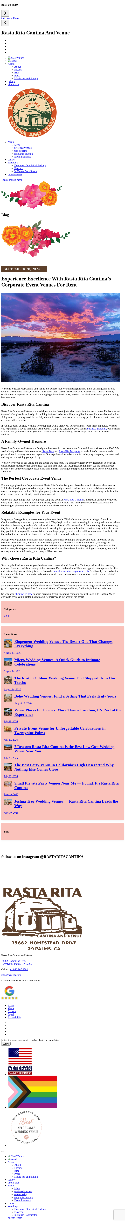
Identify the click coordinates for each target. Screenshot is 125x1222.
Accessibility (14, 1017)
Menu (11, 142)
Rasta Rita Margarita (69, 451)
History (18, 69)
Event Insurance (22, 156)
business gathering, (97, 428)
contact (11, 159)
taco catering (20, 150)
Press (17, 75)
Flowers (18, 168)
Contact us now (24, 594)
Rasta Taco (48, 451)
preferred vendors (23, 147)
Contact (12, 1011)
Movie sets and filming (26, 78)
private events (15, 174)
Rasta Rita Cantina (73, 499)
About (11, 63)
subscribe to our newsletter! (46, 1040)
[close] (5, 13)
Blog (16, 72)
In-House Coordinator (25, 171)
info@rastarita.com (11, 975)
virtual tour (13, 84)
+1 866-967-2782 (19, 969)
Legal (11, 1014)
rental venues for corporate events (71, 571)
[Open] (5, 23)
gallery (11, 81)
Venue (11, 1008)
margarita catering (23, 153)
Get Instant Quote (10, 18)
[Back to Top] (2, 1151)
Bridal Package (30, 165)
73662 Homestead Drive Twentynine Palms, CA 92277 (16, 962)
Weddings (13, 162)
